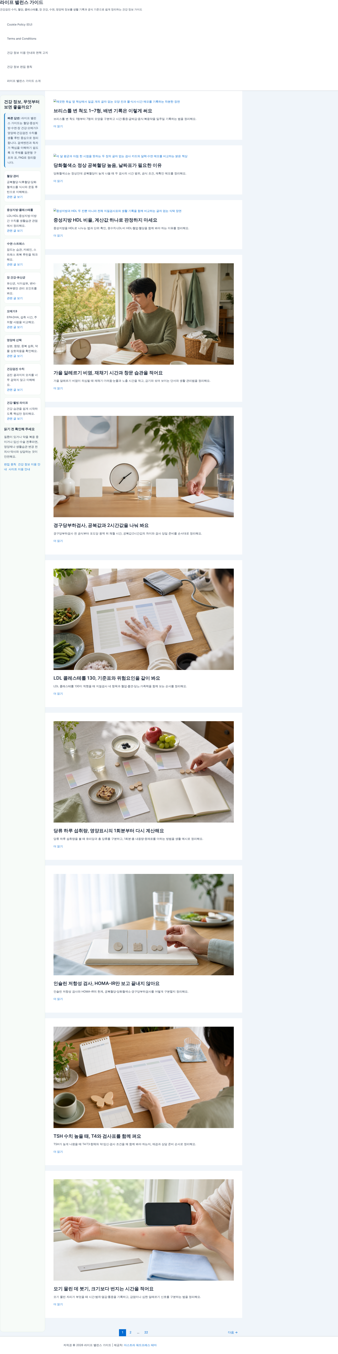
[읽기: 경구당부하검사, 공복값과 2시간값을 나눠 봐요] (144, 516)
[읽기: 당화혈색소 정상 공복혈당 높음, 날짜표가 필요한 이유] (120, 156)
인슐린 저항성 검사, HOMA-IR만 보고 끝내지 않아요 (107, 983)
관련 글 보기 (15, 197)
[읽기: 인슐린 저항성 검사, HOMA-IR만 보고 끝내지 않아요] (144, 974)
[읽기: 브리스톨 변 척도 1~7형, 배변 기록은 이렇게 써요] (117, 101)
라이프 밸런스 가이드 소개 (24, 81)
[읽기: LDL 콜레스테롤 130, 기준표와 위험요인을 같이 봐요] (144, 669)
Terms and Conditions (21, 38)
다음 (233, 1332)
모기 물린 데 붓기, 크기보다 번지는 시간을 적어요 (104, 1288)
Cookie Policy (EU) (19, 24)
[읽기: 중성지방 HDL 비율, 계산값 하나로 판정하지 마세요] (117, 211)
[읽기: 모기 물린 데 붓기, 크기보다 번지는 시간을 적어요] (144, 1279)
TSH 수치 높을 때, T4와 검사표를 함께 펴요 (97, 1136)
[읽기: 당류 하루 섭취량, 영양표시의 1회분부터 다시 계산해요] (144, 821)
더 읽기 (58, 126)
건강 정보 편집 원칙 (19, 66)
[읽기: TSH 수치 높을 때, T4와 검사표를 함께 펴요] (144, 1127)
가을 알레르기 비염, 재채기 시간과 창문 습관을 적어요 (108, 372)
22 (146, 1332)
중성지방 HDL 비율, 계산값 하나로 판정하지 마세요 (105, 220)
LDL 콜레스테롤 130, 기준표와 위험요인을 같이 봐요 (107, 678)
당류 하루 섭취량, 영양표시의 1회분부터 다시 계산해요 (109, 830)
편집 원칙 (10, 464)
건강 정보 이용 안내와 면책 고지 (27, 52)
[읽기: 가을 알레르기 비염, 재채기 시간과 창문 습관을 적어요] (144, 363)
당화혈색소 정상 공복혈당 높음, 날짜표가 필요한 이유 (108, 165)
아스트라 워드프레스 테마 (140, 1345)
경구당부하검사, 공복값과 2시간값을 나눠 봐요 (101, 525)
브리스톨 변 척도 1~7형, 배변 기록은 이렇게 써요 (103, 110)
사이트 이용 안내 (19, 469)
